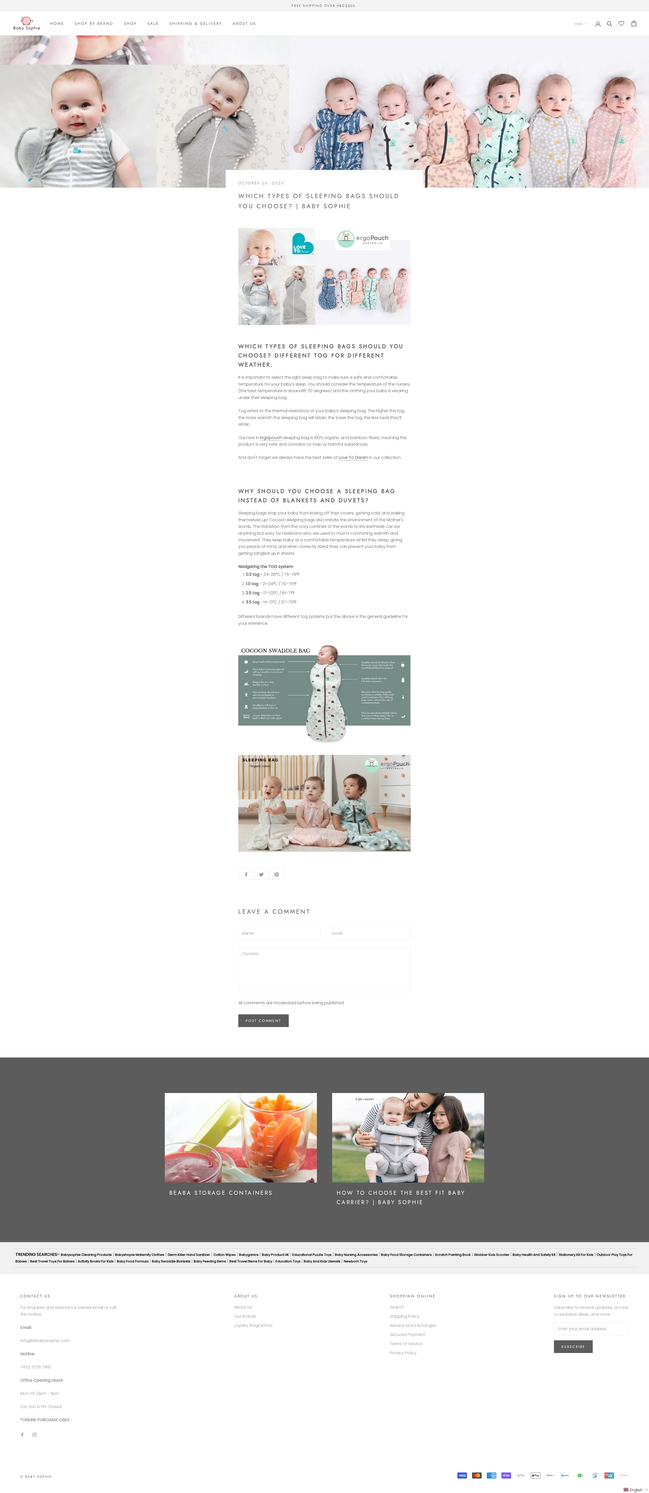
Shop (130, 23)
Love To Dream (353, 457)
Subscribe (573, 1346)
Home (57, 23)
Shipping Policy (405, 1316)
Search (397, 1307)
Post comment (263, 1020)
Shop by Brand (94, 23)
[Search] (609, 23)
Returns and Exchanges (413, 1325)
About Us (244, 23)
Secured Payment (407, 1335)
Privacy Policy (403, 1353)
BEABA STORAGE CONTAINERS (221, 1193)
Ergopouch (271, 438)
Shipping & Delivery (196, 23)
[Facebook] (22, 1434)
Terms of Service (406, 1344)
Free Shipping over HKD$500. (324, 5)
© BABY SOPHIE (36, 1476)
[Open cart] (634, 23)
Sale (153, 23)
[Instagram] (34, 1434)
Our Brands (245, 1316)
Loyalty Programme (253, 1325)
